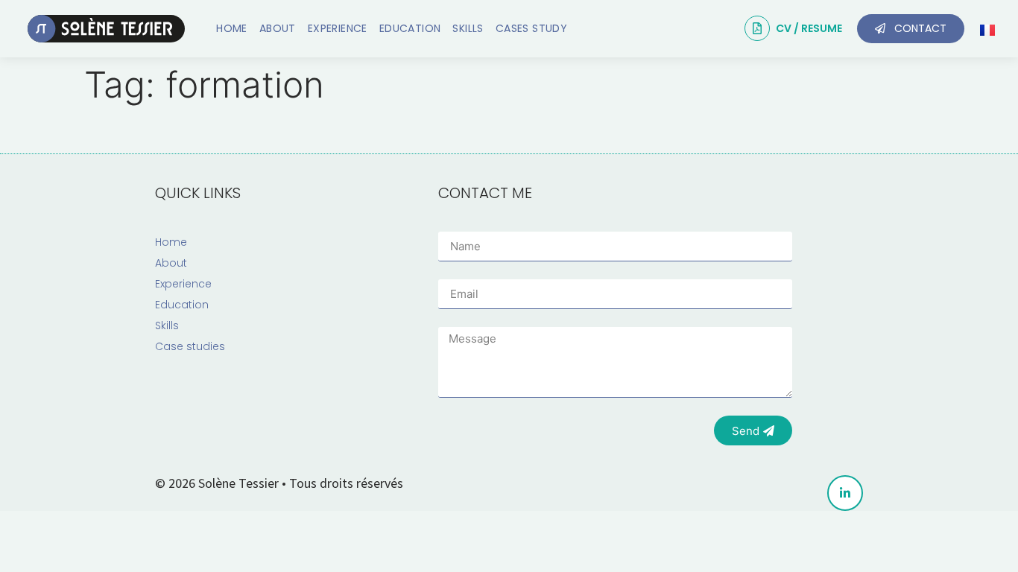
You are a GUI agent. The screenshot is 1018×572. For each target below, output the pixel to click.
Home (231, 28)
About (277, 28)
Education (410, 28)
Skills (467, 28)
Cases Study (531, 28)
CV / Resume (809, 28)
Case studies (190, 346)
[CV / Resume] (757, 28)
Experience (337, 28)
